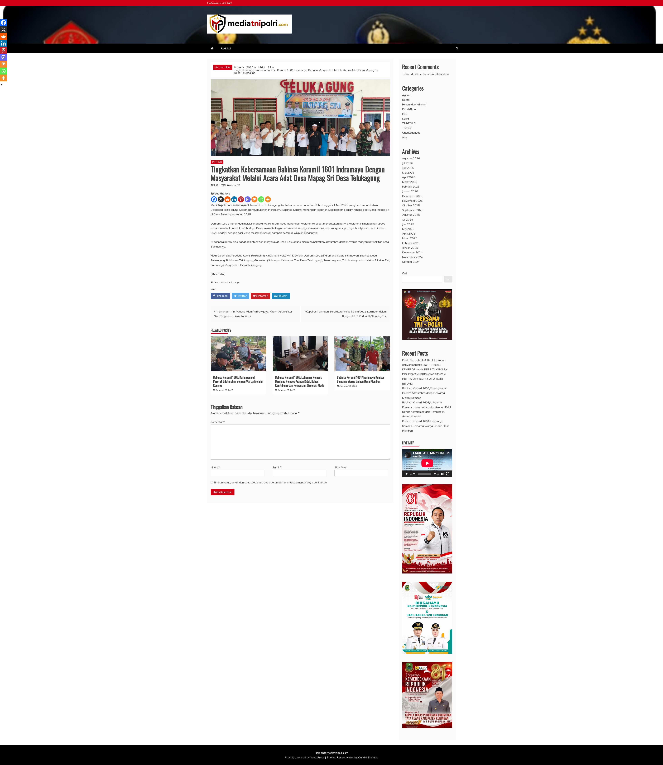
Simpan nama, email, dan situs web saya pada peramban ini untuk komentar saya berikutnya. (270, 482)
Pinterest (262, 295)
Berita (406, 99)
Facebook (221, 295)
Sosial (405, 118)
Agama (406, 95)
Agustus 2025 (411, 214)
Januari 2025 (410, 247)
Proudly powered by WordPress (305, 757)
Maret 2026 (409, 182)
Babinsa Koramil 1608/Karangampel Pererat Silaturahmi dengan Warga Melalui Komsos (238, 381)
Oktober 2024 (411, 261)
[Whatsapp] (261, 199)
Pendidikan (409, 109)
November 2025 (412, 200)
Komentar (218, 422)
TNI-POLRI (217, 162)
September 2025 (412, 210)
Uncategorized (411, 132)
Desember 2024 (412, 252)
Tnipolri (406, 128)
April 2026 (408, 177)
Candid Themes (368, 757)
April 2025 (408, 233)
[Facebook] (214, 199)
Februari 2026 (411, 186)
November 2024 (412, 257)
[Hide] (1, 84)
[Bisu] (442, 474)
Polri (404, 114)
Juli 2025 (407, 219)
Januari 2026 (410, 191)
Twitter (242, 295)
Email (277, 467)
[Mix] (254, 199)
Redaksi (226, 48)
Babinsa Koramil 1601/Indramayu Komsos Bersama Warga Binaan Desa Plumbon (360, 379)
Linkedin (282, 295)
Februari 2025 (411, 243)
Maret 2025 (409, 238)
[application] (427, 463)
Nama (215, 467)
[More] (268, 199)
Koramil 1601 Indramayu (227, 282)
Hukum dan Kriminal (414, 104)
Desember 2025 (412, 196)
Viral (404, 137)
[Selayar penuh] (448, 474)
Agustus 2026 (411, 158)
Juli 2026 (407, 163)
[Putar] (406, 474)
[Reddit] (227, 199)
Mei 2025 (408, 229)
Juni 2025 (408, 224)
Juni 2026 (408, 168)
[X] (221, 199)
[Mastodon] (248, 199)
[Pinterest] (241, 199)
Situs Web (340, 467)
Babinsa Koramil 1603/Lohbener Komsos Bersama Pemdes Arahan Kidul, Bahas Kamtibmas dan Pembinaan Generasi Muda (299, 381)
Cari (404, 273)
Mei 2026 (408, 172)
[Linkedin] (234, 199)
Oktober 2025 (411, 205)
